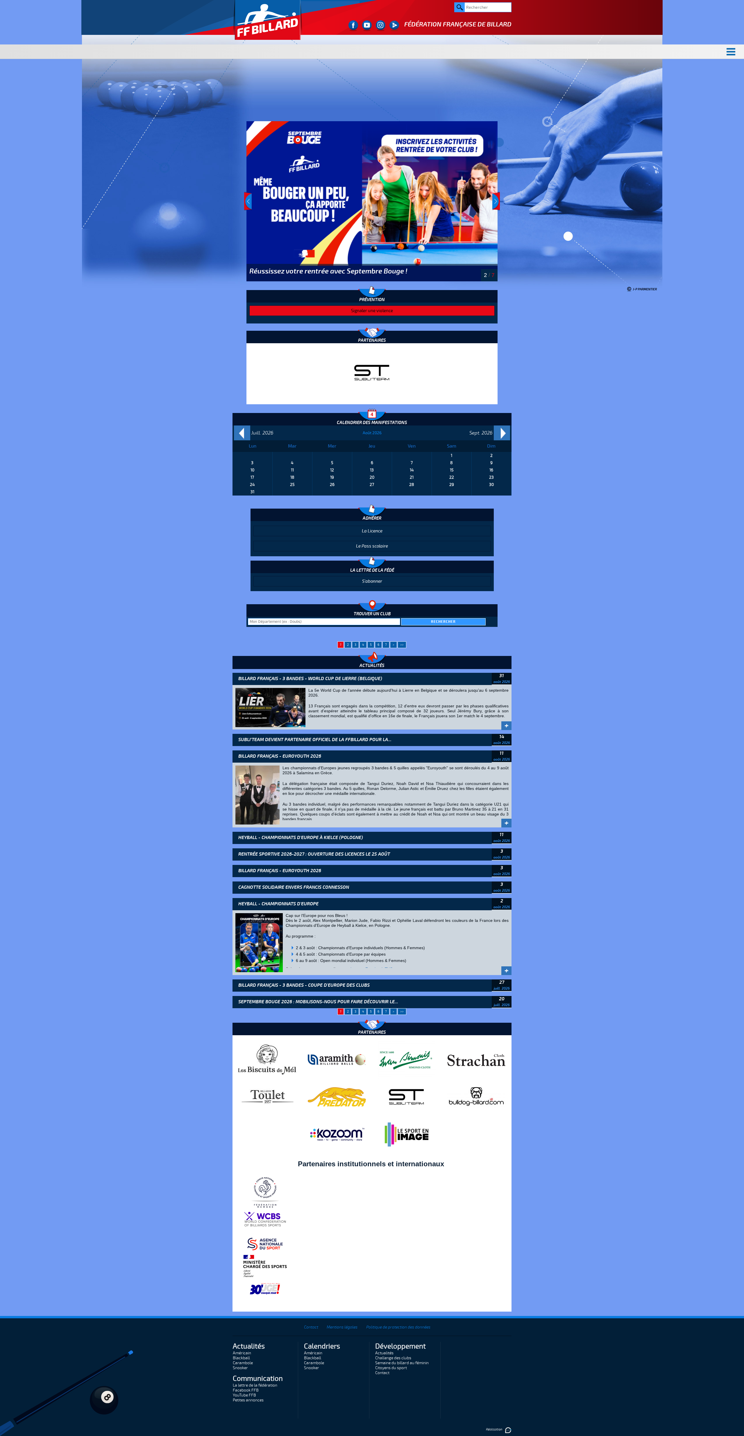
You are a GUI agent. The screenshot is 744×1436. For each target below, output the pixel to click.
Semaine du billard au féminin (402, 1362)
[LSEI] (407, 1134)
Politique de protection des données (398, 1327)
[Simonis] (407, 1059)
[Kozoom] (337, 1134)
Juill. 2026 (262, 433)
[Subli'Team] (407, 1097)
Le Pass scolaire (372, 546)
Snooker (240, 1367)
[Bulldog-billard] (476, 1097)
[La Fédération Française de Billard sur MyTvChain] (394, 25)
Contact (311, 1327)
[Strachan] (476, 1059)
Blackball (241, 1357)
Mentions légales (342, 1327)
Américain (242, 1353)
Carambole (243, 1362)
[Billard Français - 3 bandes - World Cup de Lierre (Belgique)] (270, 707)
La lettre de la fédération (255, 1385)
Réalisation (494, 1429)
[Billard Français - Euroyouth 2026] (257, 795)
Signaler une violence (372, 310)
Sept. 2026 (481, 433)
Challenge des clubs (393, 1357)
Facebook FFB (246, 1390)
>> (402, 645)
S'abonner (372, 581)
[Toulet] (372, 372)
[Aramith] (337, 1059)
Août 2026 (372, 432)
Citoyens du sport (391, 1367)
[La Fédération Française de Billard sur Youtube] (367, 25)
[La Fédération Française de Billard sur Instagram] (380, 25)
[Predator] (337, 1097)
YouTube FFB (244, 1395)
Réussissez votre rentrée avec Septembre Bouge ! (328, 271)
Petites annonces (248, 1400)
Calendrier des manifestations (372, 422)
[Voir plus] (372, 201)
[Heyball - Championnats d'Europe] (259, 942)
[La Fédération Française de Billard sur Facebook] (353, 25)
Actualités (384, 1353)
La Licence (372, 531)
